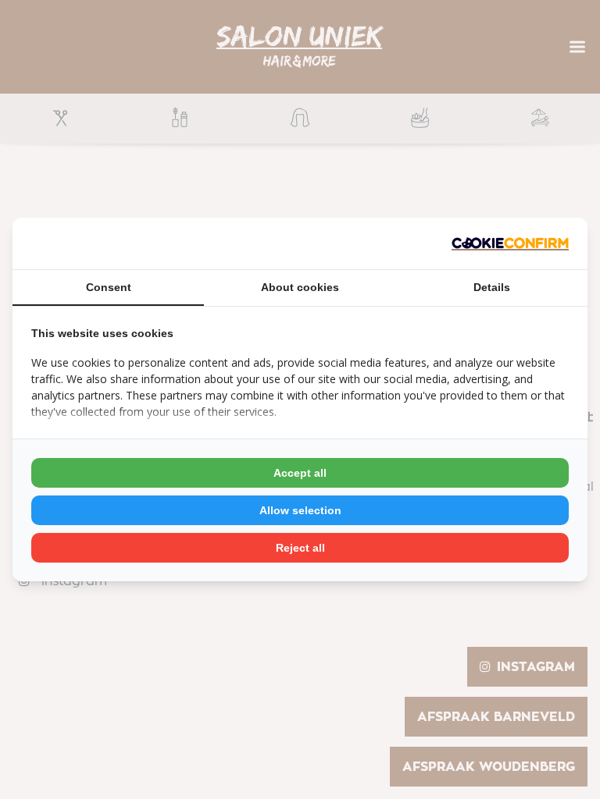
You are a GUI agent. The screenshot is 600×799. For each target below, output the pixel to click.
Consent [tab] (108, 287)
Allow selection (300, 510)
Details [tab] (491, 287)
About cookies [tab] (300, 287)
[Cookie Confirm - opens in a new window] (510, 243)
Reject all (300, 548)
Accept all (300, 473)
